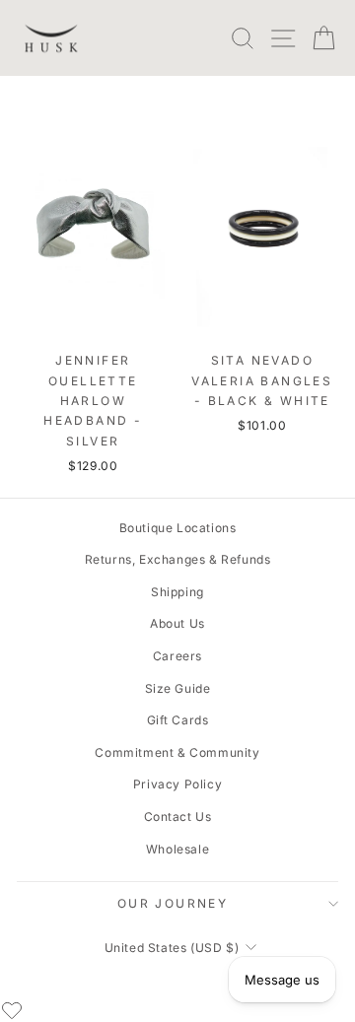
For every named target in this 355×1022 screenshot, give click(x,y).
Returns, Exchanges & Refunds (178, 559)
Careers (177, 655)
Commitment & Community (177, 752)
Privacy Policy (177, 784)
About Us (177, 623)
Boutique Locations (178, 527)
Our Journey (172, 903)
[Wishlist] (12, 1010)
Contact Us (178, 816)
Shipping (177, 591)
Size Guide (178, 688)
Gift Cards (178, 720)
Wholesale (177, 849)
